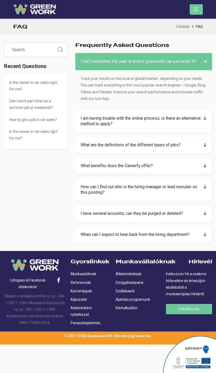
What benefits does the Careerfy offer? (117, 165)
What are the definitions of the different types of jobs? (131, 144)
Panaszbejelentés (86, 323)
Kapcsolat (79, 299)
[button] (143, 61)
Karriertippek (81, 291)
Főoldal (182, 26)
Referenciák (81, 282)
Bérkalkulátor (127, 308)
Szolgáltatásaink (130, 282)
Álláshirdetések (128, 274)
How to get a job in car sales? (33, 120)
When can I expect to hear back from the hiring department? (135, 234)
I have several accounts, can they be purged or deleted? (132, 213)
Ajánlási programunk (133, 299)
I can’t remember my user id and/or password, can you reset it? (138, 61)
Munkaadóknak (83, 274)
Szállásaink (125, 291)
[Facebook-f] (59, 280)
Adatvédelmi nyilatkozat (81, 311)
